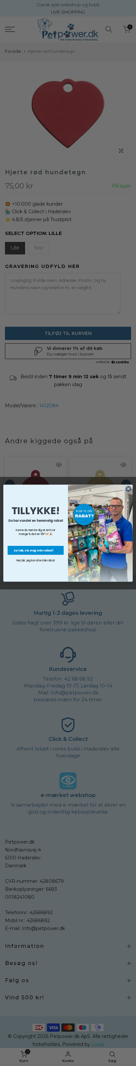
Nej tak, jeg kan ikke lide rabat (36, 560)
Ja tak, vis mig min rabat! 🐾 (36, 550)
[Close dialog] (128, 489)
